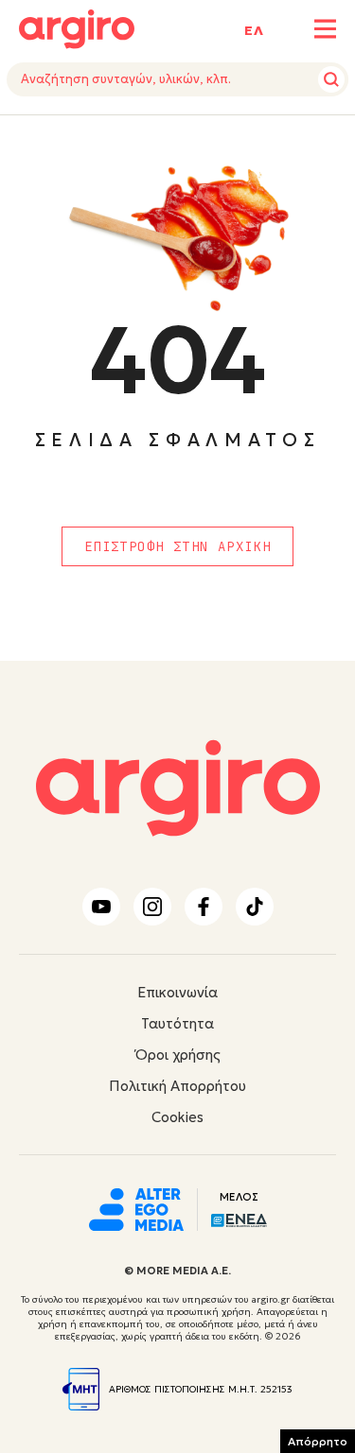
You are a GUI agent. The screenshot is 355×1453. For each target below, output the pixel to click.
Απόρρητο (317, 1441)
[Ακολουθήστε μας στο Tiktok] (255, 906)
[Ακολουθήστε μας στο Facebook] (203, 906)
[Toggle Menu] (325, 29)
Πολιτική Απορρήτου (177, 1086)
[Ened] (239, 1218)
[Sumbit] (331, 79)
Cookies (177, 1117)
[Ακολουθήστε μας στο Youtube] (101, 906)
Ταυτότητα (177, 1023)
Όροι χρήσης (178, 1055)
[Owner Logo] (136, 1207)
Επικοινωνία (177, 992)
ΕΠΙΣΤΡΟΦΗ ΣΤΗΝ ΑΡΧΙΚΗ (177, 546)
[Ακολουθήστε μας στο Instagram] (152, 906)
